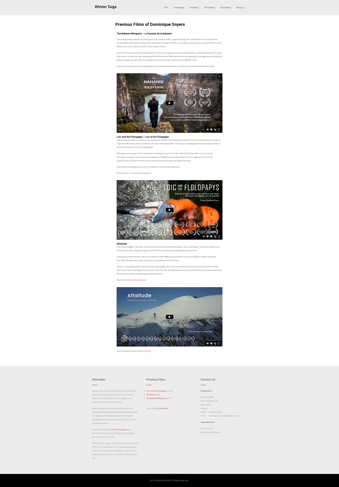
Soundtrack (225, 7)
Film (166, 7)
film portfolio (145, 351)
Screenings (179, 7)
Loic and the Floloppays (116, 429)
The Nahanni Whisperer (156, 398)
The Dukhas (209, 7)
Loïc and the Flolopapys (140, 173)
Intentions (194, 7)
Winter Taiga (106, 6)
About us (240, 7)
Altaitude (150, 394)
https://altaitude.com (137, 280)
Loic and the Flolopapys (156, 391)
